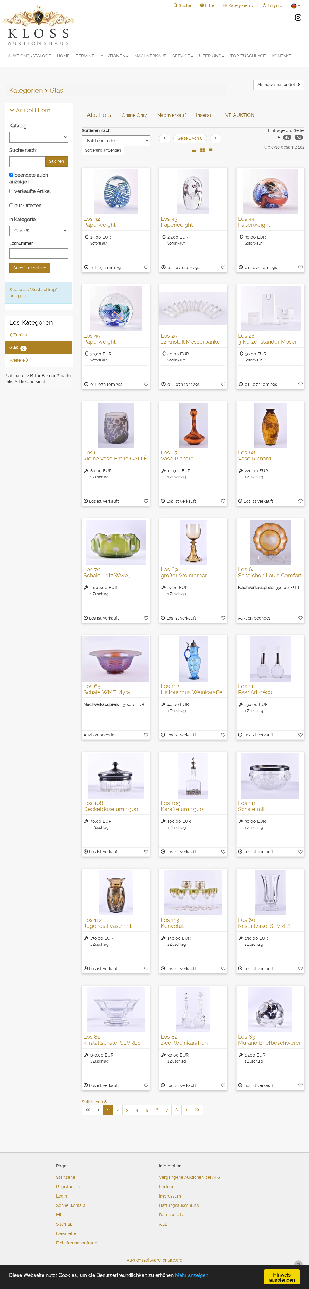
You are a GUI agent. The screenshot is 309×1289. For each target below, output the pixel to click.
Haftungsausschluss (179, 1205)
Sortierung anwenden (103, 150)
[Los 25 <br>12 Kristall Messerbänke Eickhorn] (193, 308)
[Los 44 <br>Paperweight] (270, 191)
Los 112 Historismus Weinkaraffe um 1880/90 (192, 692)
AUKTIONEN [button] (113, 55)
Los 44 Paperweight (254, 222)
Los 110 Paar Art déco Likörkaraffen (255, 692)
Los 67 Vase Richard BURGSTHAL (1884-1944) (192, 458)
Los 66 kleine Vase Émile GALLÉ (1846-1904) (115, 458)
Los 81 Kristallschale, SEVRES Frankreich (112, 1043)
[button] (182, 6)
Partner (166, 1186)
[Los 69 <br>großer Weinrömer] (193, 542)
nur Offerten (27, 205)
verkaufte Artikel (32, 191)
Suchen (56, 161)
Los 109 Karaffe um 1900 (182, 806)
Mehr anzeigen (191, 1274)
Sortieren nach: (96, 130)
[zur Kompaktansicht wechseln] (210, 150)
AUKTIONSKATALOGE (29, 55)
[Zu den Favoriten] (146, 267)
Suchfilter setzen (29, 267)
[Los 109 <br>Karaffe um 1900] (193, 776)
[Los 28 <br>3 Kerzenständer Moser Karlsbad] (270, 308)
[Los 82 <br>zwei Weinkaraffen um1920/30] (193, 1009)
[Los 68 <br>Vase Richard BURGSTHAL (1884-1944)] (270, 425)
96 (299, 137)
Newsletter (67, 1233)
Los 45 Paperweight (100, 338)
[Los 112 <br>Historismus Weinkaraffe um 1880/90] (193, 659)
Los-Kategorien (31, 322)
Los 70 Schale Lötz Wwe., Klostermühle (107, 575)
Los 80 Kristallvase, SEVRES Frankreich (264, 926)
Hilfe (60, 1214)
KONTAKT (281, 55)
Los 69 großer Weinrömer (184, 572)
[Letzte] (197, 1110)
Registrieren (68, 1186)
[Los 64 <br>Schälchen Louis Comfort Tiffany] (270, 542)
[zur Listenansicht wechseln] (194, 150)
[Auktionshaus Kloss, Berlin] (38, 25)
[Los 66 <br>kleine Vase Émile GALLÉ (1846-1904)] (116, 425)
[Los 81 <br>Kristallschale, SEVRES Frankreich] (116, 1009)
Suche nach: (23, 150)
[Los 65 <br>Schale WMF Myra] (116, 659)
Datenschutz (171, 1214)
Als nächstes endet (276, 84)
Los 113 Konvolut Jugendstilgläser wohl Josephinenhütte (188, 929)
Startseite (65, 1177)
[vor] (215, 138)
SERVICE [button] (181, 55)
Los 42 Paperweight (100, 222)
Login (61, 1196)
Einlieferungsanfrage (76, 1242)
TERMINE (85, 55)
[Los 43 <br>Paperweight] (193, 191)
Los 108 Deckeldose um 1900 (111, 806)
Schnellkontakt (70, 1205)
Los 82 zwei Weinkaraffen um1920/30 (184, 1043)
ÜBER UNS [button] (210, 55)
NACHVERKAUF (150, 55)
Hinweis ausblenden (282, 1277)
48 (287, 137)
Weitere (17, 360)
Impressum (170, 1196)
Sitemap (64, 1224)
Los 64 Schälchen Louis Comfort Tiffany (270, 575)
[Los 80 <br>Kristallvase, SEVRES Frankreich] (270, 892)
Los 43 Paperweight (177, 222)
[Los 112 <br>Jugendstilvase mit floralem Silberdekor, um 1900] (116, 892)
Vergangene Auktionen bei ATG (189, 1177)
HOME (63, 55)
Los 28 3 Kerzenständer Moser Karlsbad (267, 341)
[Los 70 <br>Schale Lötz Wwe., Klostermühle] (116, 542)
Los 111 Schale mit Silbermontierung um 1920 (265, 812)
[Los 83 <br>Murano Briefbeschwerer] (270, 1009)
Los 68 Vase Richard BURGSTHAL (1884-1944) (269, 458)
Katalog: (18, 126)
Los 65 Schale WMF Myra (107, 689)
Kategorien (26, 90)
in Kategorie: (23, 219)
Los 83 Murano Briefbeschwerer (269, 1040)
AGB (163, 1224)
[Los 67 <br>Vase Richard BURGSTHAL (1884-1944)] (193, 425)
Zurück (19, 334)
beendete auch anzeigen (28, 178)
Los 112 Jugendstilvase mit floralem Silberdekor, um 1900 (115, 929)
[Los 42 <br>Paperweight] (116, 191)
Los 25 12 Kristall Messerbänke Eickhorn (190, 341)
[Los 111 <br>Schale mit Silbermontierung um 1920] (270, 776)
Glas (56, 90)
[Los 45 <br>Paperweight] (116, 308)
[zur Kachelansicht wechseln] (202, 150)
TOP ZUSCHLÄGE (248, 55)
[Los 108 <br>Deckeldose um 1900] (116, 776)
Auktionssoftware (144, 1260)
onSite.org (173, 1260)
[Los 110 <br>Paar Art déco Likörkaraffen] (270, 659)
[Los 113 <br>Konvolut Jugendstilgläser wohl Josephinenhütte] (193, 892)
